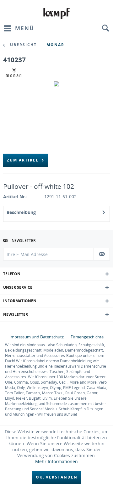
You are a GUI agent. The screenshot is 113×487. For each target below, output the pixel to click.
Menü (24, 28)
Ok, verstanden (57, 477)
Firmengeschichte (87, 337)
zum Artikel (23, 160)
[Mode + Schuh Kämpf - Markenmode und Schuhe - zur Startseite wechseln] (56, 13)
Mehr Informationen (56, 461)
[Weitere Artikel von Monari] (14, 72)
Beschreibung (21, 212)
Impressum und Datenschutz (36, 337)
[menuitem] (18, 28)
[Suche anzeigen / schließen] (105, 28)
